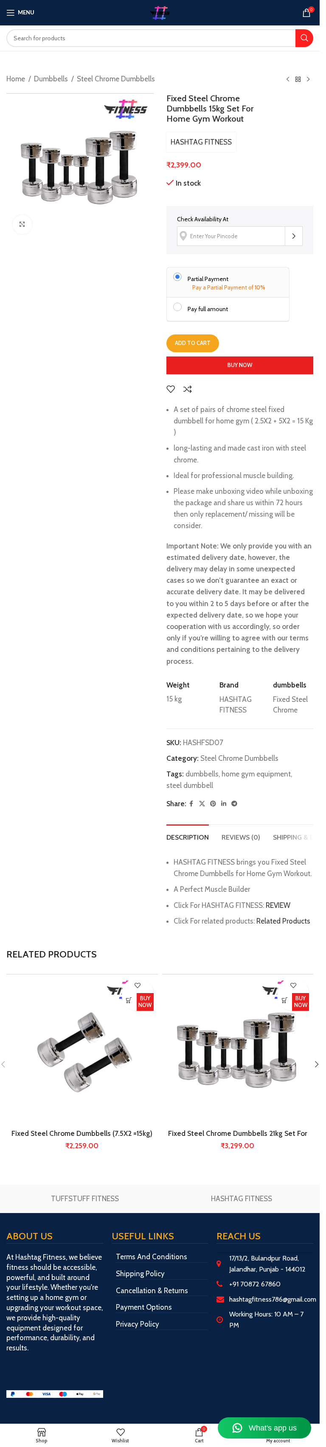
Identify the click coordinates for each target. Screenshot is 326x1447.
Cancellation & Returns (152, 1290)
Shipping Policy (140, 1273)
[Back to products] (298, 80)
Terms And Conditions (151, 1256)
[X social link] (202, 804)
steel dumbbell (189, 785)
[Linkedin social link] (224, 804)
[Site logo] (160, 12)
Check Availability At (202, 219)
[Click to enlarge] (22, 224)
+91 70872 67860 (255, 1284)
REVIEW (278, 905)
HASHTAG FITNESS (201, 142)
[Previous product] (288, 80)
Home (15, 79)
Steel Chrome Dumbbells (116, 79)
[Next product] (308, 80)
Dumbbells (51, 79)
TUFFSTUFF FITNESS (85, 1198)
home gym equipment (256, 774)
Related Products (283, 921)
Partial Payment (208, 278)
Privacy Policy (137, 1324)
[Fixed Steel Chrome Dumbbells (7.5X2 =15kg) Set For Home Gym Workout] (82, 1049)
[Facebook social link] (191, 804)
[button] (129, 1000)
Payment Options (144, 1307)
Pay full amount (208, 308)
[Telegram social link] (234, 804)
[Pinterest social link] (213, 804)
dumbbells (202, 774)
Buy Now (240, 365)
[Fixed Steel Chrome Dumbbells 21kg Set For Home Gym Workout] (238, 1049)
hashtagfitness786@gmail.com (272, 1299)
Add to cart (193, 342)
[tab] (187, 836)
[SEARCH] (304, 38)
